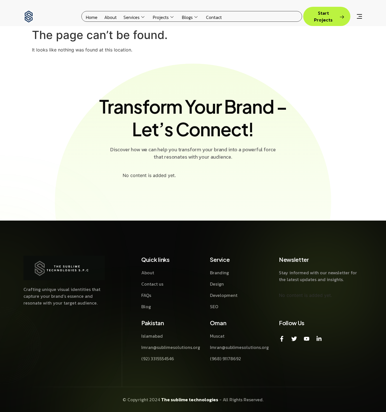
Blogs (187, 17)
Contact (214, 17)
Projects (161, 17)
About (110, 17)
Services (131, 17)
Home (91, 17)
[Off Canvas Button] (359, 17)
